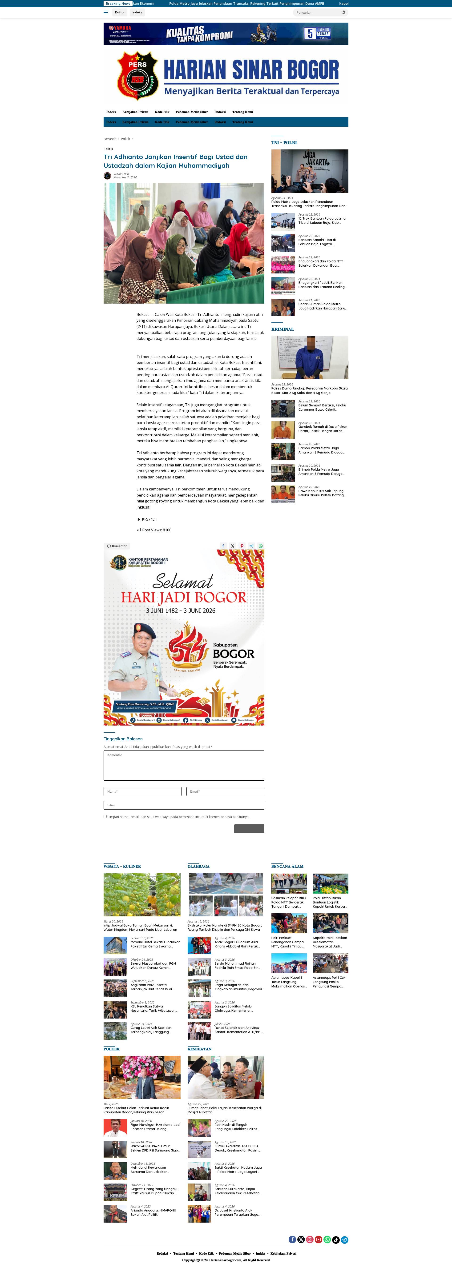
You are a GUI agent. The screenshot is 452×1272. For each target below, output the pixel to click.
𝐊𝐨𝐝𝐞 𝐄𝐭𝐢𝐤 (162, 112)
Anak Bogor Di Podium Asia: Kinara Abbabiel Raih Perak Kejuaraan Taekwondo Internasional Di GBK (236, 944)
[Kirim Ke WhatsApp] (260, 546)
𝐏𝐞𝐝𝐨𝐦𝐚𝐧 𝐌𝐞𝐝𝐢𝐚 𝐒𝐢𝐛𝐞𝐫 (192, 112)
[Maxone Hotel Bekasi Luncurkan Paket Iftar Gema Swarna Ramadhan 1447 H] (115, 945)
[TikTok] (336, 1240)
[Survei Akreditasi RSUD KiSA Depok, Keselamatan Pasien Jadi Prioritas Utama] (199, 1149)
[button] (343, 12)
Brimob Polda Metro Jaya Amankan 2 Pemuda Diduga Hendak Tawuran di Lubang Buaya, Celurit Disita (321, 450)
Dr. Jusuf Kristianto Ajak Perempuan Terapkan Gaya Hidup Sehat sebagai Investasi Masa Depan (238, 1212)
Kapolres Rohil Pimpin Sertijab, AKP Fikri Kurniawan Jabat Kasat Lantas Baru (326, 3)
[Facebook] (292, 1240)
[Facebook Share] (223, 546)
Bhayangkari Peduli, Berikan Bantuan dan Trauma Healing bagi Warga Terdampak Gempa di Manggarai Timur (322, 285)
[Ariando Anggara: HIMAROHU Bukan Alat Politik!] (115, 1214)
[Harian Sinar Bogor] (226, 75)
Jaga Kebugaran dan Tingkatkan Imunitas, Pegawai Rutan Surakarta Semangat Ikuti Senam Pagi (238, 987)
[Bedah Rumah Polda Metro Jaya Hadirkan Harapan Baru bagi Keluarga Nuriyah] (283, 307)
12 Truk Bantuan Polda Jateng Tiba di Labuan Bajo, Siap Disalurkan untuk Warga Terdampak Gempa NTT (322, 220)
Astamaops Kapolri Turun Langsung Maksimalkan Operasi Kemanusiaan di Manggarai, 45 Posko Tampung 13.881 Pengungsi (288, 981)
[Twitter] (301, 1240)
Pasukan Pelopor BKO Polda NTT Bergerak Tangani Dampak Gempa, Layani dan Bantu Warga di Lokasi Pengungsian (288, 902)
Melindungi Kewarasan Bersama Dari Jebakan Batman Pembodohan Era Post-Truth (151, 1169)
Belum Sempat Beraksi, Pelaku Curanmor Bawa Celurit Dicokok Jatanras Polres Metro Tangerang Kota (323, 407)
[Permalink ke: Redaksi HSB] (107, 175)
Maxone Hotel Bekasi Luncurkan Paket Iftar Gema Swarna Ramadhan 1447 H (155, 944)
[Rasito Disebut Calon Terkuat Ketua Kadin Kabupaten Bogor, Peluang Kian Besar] (142, 1077)
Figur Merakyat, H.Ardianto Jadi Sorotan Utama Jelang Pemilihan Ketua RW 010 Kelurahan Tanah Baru (155, 1127)
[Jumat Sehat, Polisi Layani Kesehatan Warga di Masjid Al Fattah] (226, 1077)
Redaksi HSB (121, 174)
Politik (108, 149)
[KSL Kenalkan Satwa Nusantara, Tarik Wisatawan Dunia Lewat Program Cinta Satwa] (115, 1010)
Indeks (137, 12)
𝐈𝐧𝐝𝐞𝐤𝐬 (111, 112)
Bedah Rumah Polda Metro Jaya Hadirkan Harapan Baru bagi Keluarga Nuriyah (322, 306)
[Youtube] (318, 1240)
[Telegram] (344, 1240)
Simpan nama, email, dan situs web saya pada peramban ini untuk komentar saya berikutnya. (178, 817)
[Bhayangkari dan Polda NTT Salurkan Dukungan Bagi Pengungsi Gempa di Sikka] (283, 264)
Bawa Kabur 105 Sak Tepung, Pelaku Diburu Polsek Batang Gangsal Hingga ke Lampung (321, 493)
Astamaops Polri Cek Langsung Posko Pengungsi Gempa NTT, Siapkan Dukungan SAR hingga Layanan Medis (330, 981)
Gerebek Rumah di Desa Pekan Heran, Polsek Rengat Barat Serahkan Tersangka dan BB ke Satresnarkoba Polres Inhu (323, 429)
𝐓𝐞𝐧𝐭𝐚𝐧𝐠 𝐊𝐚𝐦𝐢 (242, 112)
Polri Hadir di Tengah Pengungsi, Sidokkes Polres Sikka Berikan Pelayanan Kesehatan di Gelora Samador (238, 1127)
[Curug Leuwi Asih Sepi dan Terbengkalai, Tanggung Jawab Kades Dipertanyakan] (115, 1031)
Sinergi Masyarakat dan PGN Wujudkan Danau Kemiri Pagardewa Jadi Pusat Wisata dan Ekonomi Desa (154, 965)
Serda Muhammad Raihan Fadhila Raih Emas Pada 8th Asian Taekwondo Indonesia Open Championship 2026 (237, 965)
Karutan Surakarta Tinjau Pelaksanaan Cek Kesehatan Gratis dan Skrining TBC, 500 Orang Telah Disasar (237, 1191)
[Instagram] (310, 1240)
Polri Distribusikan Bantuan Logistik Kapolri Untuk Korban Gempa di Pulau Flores (330, 902)
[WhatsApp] (327, 1240)
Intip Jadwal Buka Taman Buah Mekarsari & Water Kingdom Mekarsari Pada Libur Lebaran (140, 927)
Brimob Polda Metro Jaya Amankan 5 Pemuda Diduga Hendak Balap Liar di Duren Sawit (321, 471)
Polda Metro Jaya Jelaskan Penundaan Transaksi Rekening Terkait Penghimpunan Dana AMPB (170, 3)
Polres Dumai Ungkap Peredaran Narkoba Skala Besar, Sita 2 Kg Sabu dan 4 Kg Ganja (309, 390)
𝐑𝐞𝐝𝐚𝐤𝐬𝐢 (220, 112)
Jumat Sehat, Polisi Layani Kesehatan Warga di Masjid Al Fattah (225, 1110)
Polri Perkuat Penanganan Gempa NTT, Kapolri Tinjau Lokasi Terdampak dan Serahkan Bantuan (287, 942)
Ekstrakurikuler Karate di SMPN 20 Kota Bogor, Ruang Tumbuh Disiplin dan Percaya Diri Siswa (225, 927)
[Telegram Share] (251, 546)
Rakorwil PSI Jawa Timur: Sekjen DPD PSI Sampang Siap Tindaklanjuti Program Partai (154, 1148)
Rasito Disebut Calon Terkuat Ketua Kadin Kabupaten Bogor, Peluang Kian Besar (136, 1110)
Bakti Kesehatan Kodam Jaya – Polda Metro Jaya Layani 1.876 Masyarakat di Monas (238, 1169)
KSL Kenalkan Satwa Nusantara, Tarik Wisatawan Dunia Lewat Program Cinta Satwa (153, 1008)
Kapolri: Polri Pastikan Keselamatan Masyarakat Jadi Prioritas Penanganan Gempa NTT (330, 942)
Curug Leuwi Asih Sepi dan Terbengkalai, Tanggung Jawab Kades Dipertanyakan (154, 1030)
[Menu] (107, 12)
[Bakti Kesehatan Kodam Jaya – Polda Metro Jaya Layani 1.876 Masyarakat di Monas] (199, 1171)
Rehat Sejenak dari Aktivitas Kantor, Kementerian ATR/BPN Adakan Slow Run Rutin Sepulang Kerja (238, 1030)
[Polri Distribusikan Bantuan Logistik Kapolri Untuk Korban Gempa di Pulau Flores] (330, 884)
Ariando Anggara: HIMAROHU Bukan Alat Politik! (153, 1212)
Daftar (120, 12)
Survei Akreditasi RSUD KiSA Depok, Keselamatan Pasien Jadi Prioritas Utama (236, 1148)
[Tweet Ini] (232, 546)
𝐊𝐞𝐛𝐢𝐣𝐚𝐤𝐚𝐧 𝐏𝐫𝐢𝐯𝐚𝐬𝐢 (135, 112)
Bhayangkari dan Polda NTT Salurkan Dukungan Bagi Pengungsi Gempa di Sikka (321, 263)
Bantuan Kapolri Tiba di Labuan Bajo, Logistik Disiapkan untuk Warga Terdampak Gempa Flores (319, 242)
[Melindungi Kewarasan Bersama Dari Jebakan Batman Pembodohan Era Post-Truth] (115, 1171)
